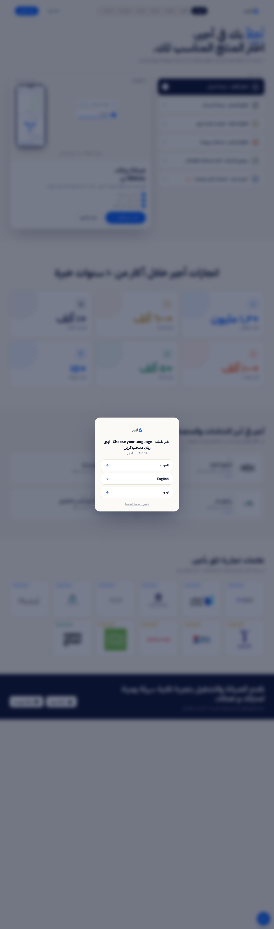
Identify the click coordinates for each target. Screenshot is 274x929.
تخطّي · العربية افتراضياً (137, 504)
